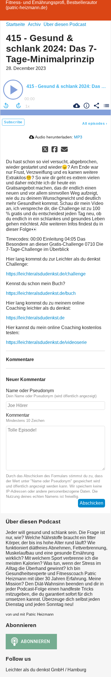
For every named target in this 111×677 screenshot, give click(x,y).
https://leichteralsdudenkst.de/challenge (46, 273)
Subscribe (13, 122)
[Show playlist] (106, 105)
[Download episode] (76, 105)
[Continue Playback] (13, 90)
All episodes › (94, 124)
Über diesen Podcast (65, 24)
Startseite (15, 24)
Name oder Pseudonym (30, 390)
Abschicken (91, 503)
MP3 (78, 137)
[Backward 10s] (6, 105)
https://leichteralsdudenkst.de (35, 317)
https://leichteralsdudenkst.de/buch (41, 293)
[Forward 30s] (18, 105)
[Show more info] (86, 105)
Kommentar (17, 415)
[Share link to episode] (96, 105)
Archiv (34, 24)
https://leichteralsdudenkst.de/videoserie (46, 342)
